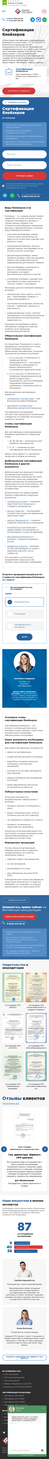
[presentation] (4, 1149)
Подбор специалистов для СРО (17, 1384)
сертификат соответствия (19, 406)
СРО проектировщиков (14, 1377)
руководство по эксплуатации (21, 527)
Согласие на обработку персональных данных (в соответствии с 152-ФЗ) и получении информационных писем (24, 186)
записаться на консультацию (19, 916)
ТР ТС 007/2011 (16, 374)
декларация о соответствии (20, 399)
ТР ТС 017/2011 (16, 358)
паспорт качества (15, 511)
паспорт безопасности (17, 520)
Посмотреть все (10, 1104)
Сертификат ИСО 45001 (14, 1402)
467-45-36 (14, 20)
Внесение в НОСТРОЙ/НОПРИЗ (18, 1387)
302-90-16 (14, 18)
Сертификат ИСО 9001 (14, 1395)
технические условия (17, 502)
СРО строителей (11, 1374)
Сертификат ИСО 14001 (14, 1399)
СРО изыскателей (11, 1380)
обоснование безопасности (20, 537)
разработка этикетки (17, 546)
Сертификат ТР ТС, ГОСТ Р (15, 1405)
